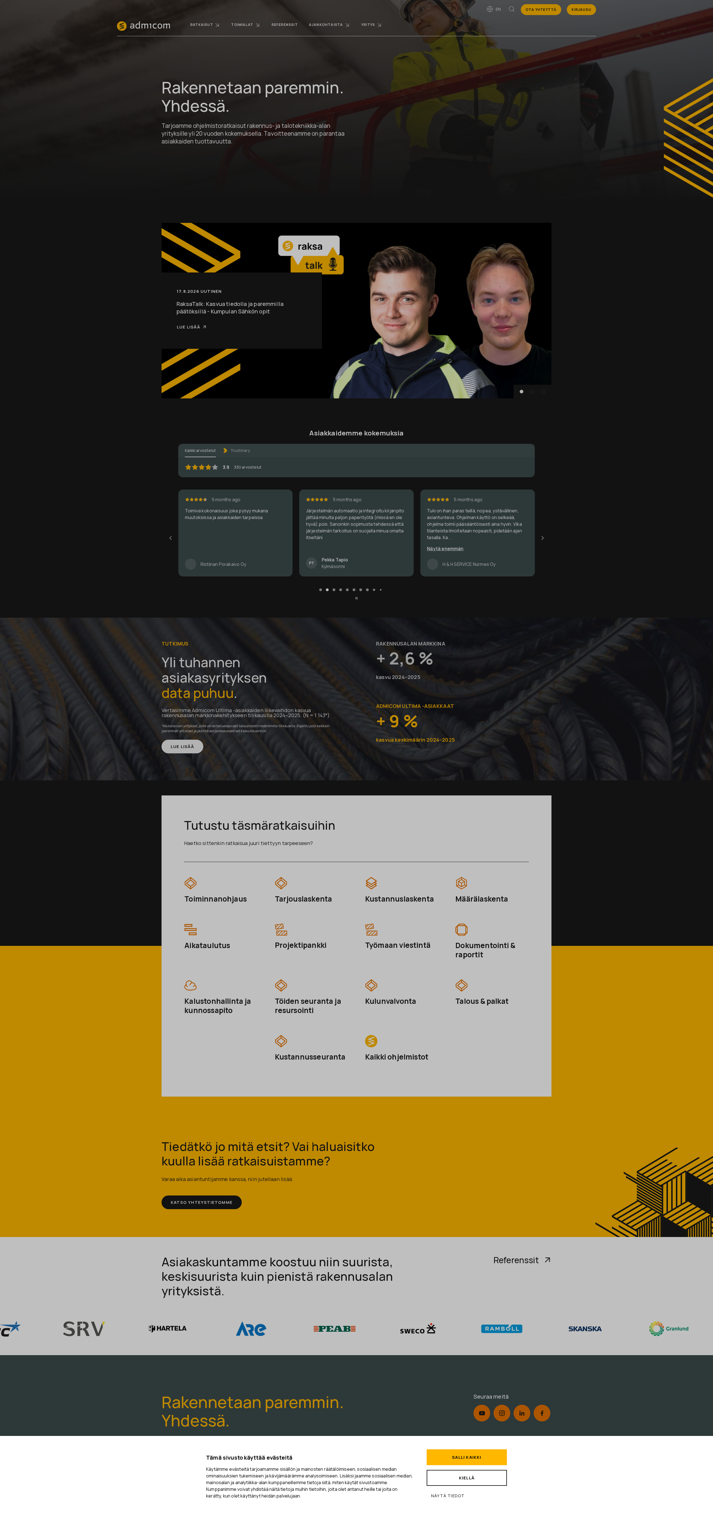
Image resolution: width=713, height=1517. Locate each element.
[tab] (320, 591)
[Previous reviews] (170, 538)
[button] (522, 392)
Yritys (368, 24)
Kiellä (467, 1478)
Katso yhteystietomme (202, 1203)
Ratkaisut (201, 24)
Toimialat (242, 24)
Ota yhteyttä (541, 9)
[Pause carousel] (356, 599)
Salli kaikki (466, 1457)
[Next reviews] (542, 538)
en (498, 9)
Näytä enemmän (324, 549)
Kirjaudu (581, 9)
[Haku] (511, 10)
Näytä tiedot (448, 1496)
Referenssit (285, 24)
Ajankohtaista (326, 24)
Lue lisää (188, 331)
